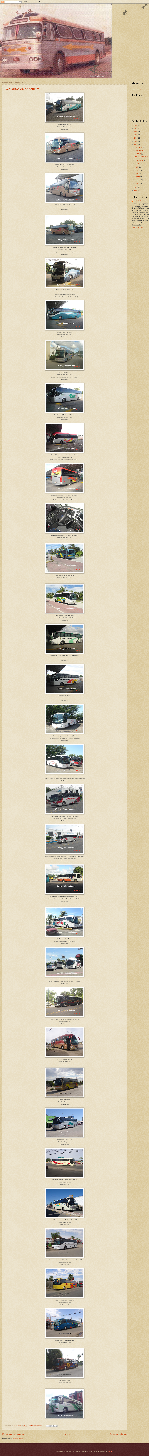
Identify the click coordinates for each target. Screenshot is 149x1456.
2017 (136, 128)
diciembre (139, 147)
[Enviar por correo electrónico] (47, 1426)
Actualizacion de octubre (22, 88)
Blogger (109, 1451)
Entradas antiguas (118, 1434)
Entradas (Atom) (17, 1439)
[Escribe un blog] (50, 1426)
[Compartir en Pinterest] (56, 1426)
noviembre (139, 150)
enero (138, 183)
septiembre (140, 160)
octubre (138, 154)
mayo (138, 170)
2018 (136, 125)
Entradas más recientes (13, 1434)
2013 (136, 141)
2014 (136, 138)
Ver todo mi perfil (137, 228)
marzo (138, 177)
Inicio (67, 1434)
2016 (136, 131)
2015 (136, 135)
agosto (138, 164)
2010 (136, 190)
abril (137, 173)
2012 (136, 144)
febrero (138, 180)
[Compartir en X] (52, 1426)
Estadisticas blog (136, 89)
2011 (136, 187)
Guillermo (137, 201)
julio (137, 167)
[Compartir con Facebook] (54, 1426)
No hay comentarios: (36, 1426)
